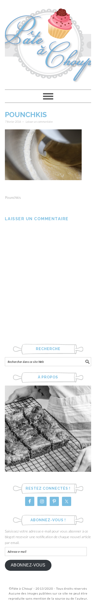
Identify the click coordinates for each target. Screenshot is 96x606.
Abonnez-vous (28, 565)
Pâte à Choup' (48, 42)
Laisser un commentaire (39, 121)
